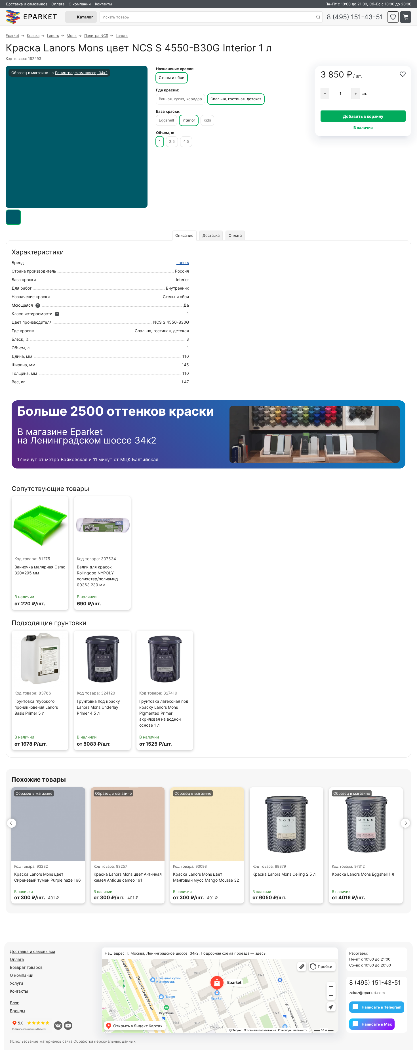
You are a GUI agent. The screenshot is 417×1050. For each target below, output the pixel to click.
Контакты (103, 4)
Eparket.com (31, 17)
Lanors (182, 262)
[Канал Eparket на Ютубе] (68, 1025)
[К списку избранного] (393, 17)
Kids (207, 120)
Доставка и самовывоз (26, 4)
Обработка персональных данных (104, 1041)
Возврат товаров (26, 967)
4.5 (186, 141)
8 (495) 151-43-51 (355, 17)
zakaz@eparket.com (367, 992)
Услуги (16, 983)
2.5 (172, 141)
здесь (260, 953)
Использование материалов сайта (41, 1041)
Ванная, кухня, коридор (180, 99)
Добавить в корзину (363, 116)
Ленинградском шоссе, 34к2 (81, 72)
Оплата (57, 4)
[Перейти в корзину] (405, 17)
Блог (14, 1002)
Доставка (211, 235)
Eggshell (166, 120)
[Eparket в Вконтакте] (58, 1025)
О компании (80, 4)
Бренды (17, 1010)
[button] (11, 823)
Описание (184, 235)
